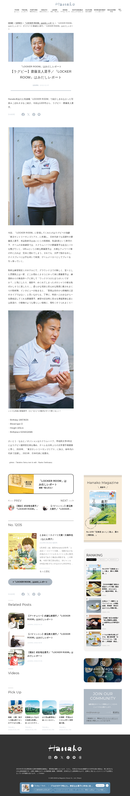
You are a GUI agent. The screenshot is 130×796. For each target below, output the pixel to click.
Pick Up (14, 692)
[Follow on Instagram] (50, 757)
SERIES (18, 23)
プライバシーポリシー (110, 718)
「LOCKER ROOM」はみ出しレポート (39, 23)
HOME (10, 23)
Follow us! (102, 676)
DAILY (91, 559)
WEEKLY (102, 559)
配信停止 (116, 712)
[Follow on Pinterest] (68, 757)
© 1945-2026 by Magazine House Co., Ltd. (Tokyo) (65, 778)
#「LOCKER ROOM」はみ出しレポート (30, 582)
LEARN (35, 85)
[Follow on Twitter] (62, 757)
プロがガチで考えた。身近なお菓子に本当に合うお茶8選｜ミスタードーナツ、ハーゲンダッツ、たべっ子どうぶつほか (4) (72, 786)
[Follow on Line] (74, 757)
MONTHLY (113, 559)
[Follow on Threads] (80, 757)
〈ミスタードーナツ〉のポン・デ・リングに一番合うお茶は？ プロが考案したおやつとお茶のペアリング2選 (82, 790)
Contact (41, 773)
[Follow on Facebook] (56, 757)
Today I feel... (40, 786)
